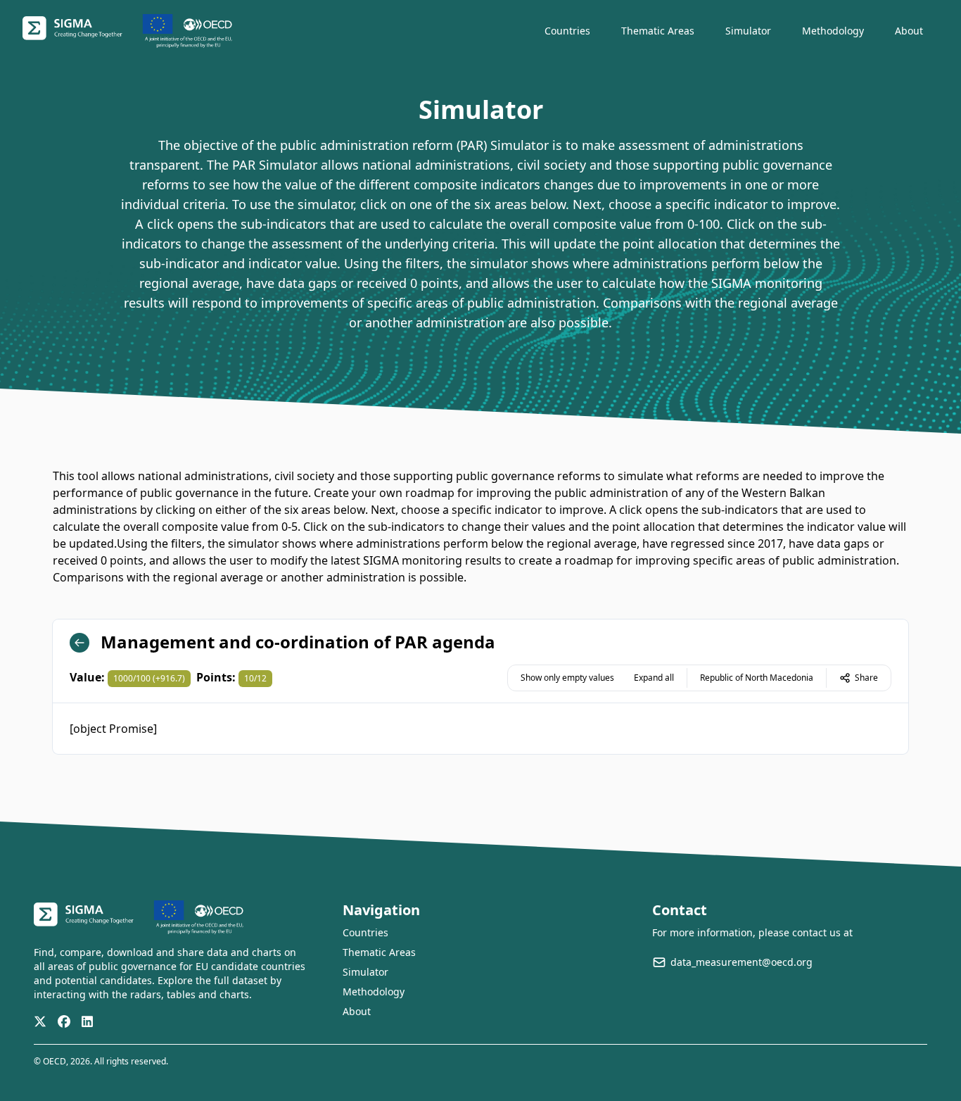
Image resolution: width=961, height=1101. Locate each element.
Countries (365, 932)
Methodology (374, 991)
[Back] (79, 643)
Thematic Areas (379, 952)
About (357, 1011)
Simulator (365, 972)
